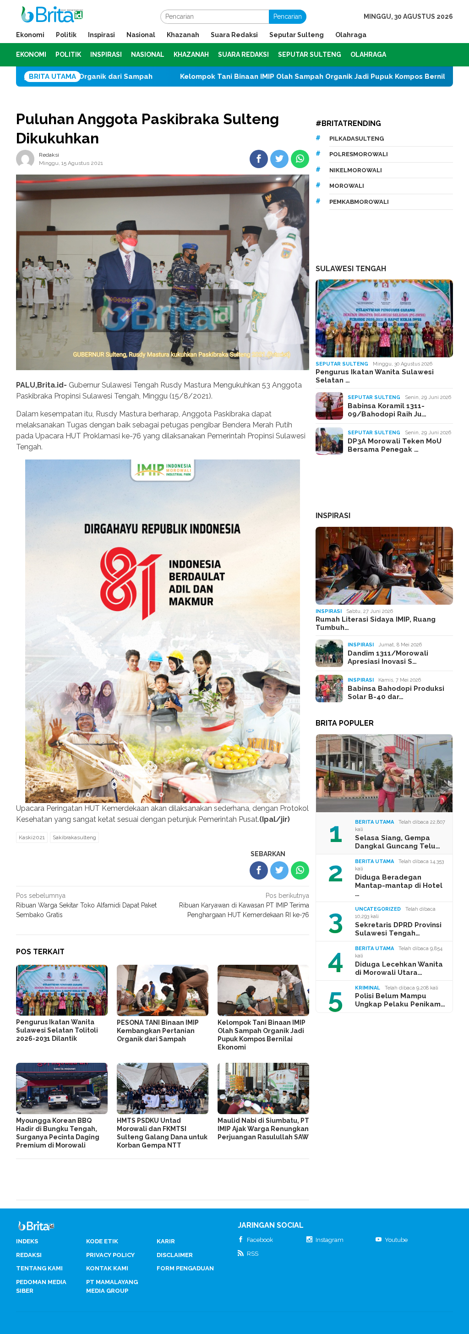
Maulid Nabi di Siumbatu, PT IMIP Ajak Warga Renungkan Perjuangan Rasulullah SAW (263, 1129)
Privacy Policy (110, 1255)
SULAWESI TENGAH (351, 268)
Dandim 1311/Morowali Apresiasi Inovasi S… (388, 657)
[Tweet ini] (279, 159)
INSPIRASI (333, 515)
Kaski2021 (32, 837)
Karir (166, 1241)
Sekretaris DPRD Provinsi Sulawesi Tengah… (398, 929)
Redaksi (29, 1255)
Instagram (330, 1239)
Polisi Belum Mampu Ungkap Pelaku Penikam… (400, 1000)
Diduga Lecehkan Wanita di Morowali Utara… (399, 968)
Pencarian (287, 16)
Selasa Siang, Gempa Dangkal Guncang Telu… (397, 842)
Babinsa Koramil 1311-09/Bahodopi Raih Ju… (387, 410)
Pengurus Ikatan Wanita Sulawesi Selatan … (375, 376)
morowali (346, 185)
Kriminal (367, 988)
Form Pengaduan (185, 1268)
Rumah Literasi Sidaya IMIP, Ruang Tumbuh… (376, 623)
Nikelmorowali (355, 170)
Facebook (260, 1239)
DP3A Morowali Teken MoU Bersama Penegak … (395, 445)
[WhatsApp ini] (300, 159)
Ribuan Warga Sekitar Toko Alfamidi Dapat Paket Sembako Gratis (86, 905)
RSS (252, 1253)
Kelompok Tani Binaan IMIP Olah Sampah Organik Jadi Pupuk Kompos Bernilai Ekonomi (258, 76)
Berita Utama (374, 822)
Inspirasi (329, 611)
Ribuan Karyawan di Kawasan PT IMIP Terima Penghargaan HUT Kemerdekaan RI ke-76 (244, 905)
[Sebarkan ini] (259, 159)
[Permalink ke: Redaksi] (25, 158)
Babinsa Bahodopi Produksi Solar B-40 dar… (396, 692)
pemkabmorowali (359, 201)
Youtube (396, 1239)
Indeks (27, 1241)
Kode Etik (102, 1241)
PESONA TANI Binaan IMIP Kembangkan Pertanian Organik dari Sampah (158, 1031)
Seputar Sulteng (342, 364)
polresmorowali (358, 154)
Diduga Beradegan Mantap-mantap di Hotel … (398, 885)
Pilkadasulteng (356, 138)
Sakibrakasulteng (74, 837)
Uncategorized (378, 909)
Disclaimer (175, 1255)
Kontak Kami (107, 1268)
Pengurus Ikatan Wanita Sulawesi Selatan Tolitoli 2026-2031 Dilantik (57, 1030)
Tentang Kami (39, 1268)
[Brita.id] (52, 16)
